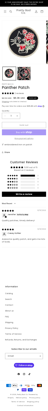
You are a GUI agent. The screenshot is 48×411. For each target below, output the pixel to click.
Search (8, 299)
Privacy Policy (11, 328)
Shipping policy (33, 402)
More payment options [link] (24, 138)
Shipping (5, 102)
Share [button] (7, 152)
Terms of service (18, 402)
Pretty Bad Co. (22, 394)
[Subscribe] (40, 356)
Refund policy (21, 398)
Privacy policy (34, 398)
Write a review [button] (24, 194)
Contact (9, 305)
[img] (8, 210)
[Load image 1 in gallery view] (9, 73)
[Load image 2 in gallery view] (24, 73)
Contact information (25, 405)
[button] (5, 11)
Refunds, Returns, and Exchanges (21, 339)
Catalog (9, 293)
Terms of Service (13, 334)
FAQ (7, 316)
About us (9, 310)
